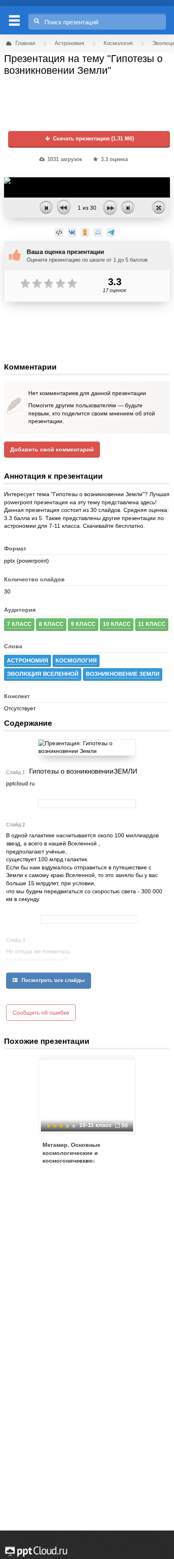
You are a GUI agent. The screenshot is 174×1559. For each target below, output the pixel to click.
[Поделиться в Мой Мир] (97, 232)
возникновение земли (122, 674)
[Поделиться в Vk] (72, 232)
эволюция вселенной (43, 674)
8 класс (51, 624)
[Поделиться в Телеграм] (110, 232)
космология (76, 660)
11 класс (152, 624)
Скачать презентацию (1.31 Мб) (92, 139)
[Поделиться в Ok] (85, 232)
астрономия (27, 660)
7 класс (19, 624)
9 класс (83, 624)
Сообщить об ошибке (41, 1012)
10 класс (117, 624)
